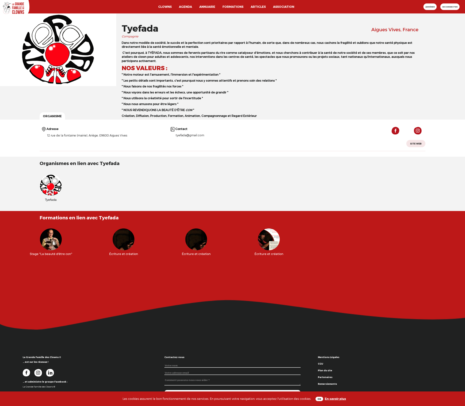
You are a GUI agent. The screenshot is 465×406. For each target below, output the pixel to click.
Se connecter (450, 7)
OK (319, 399)
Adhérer (430, 7)
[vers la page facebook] (28, 372)
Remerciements (327, 384)
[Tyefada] (51, 184)
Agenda (185, 6)
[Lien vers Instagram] (416, 132)
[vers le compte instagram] (40, 372)
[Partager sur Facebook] (458, 376)
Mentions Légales (328, 357)
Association (283, 6)
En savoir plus (335, 398)
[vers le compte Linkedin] (52, 372)
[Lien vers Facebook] (395, 132)
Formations (233, 6)
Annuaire (207, 6)
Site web (416, 143)
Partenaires (325, 377)
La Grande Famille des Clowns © (39, 386)
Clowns (165, 6)
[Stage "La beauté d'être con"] (51, 239)
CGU (320, 363)
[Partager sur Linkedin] (458, 388)
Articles (258, 6)
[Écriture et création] (123, 239)
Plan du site (325, 370)
